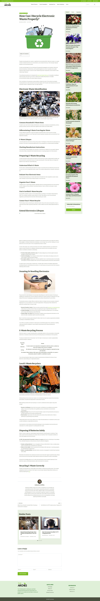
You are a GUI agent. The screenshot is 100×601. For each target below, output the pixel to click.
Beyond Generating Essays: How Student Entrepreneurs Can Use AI (28, 533)
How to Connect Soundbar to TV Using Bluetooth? (50, 532)
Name (19, 569)
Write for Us (72, 591)
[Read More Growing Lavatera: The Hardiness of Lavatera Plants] (73, 168)
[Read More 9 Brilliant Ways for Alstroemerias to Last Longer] (73, 77)
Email (34, 569)
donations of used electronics (54, 307)
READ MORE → (68, 32)
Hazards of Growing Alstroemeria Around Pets (73, 104)
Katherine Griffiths (23, 22)
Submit (73, 209)
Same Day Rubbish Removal (42, 75)
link (29, 471)
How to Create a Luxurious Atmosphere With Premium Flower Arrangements (73, 66)
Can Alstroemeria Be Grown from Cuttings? (73, 139)
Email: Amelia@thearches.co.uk (7, 1)
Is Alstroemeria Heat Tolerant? (71, 157)
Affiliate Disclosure (50, 592)
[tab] (37, 540)
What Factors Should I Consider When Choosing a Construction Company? (27, 505)
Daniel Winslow (45, 535)
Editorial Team (72, 589)
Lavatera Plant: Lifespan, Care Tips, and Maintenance (73, 194)
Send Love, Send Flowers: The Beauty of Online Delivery (72, 27)
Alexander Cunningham (25, 536)
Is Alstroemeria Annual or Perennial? (73, 122)
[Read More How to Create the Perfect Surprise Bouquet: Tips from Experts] (73, 39)
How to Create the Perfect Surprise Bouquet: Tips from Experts (73, 47)
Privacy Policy (50, 590)
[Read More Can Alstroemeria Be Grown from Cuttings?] (73, 132)
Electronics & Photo (23, 13)
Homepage (50, 587)
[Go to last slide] (21, 528)
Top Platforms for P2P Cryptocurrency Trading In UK (51, 504)
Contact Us (72, 587)
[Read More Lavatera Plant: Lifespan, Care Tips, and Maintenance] (73, 187)
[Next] (58, 528)
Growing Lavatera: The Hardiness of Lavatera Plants (72, 176)
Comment (20, 554)
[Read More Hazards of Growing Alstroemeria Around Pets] (73, 97)
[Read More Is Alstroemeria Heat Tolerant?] (73, 150)
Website (50, 569)
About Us (50, 588)
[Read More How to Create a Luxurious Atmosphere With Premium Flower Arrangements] (73, 58)
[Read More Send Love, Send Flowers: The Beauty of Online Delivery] (73, 19)
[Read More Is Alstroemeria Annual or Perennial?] (73, 115)
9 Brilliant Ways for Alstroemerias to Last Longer (72, 85)
